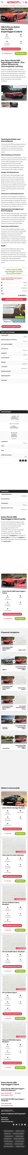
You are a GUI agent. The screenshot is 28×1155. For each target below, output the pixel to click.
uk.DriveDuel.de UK (7, 1138)
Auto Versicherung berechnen (11, 326)
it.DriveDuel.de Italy (8, 1143)
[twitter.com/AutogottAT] (16, 1124)
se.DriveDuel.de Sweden (18, 1143)
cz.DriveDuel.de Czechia (19, 1141)
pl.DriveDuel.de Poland (8, 1141)
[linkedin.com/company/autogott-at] (22, 1124)
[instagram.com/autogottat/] (19, 1124)
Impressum (4, 1117)
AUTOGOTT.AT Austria (20, 1131)
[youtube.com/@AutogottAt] (25, 1124)
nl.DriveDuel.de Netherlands (19, 1138)
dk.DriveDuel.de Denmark (8, 1146)
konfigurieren (8, 53)
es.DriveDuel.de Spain (19, 1136)
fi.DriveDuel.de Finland (20, 1146)
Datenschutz (5, 1119)
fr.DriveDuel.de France (9, 1136)
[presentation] (2, 93)
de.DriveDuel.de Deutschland (18, 1133)
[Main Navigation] (2, 2)
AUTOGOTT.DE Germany (8, 1131)
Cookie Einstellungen (7, 1121)
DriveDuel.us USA (7, 1133)
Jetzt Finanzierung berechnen (11, 49)
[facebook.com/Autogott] (13, 1124)
